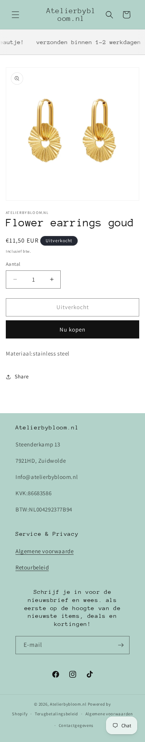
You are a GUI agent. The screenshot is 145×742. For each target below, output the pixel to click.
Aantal (13, 264)
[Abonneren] (120, 645)
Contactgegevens (76, 725)
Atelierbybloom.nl (68, 704)
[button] (15, 14)
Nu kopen (72, 329)
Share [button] (22, 376)
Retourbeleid (32, 567)
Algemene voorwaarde (44, 551)
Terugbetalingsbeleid (56, 713)
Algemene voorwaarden (109, 713)
